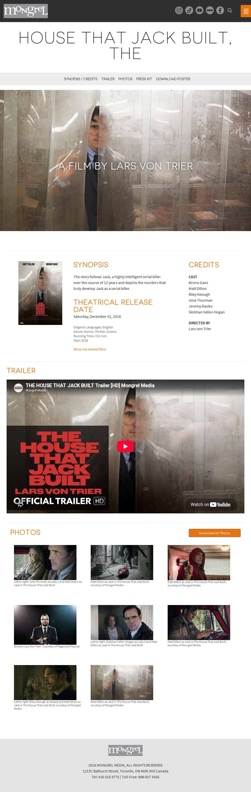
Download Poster (173, 79)
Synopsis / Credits (80, 79)
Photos (125, 79)
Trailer (107, 79)
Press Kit (144, 79)
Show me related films (90, 349)
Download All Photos (214, 533)
